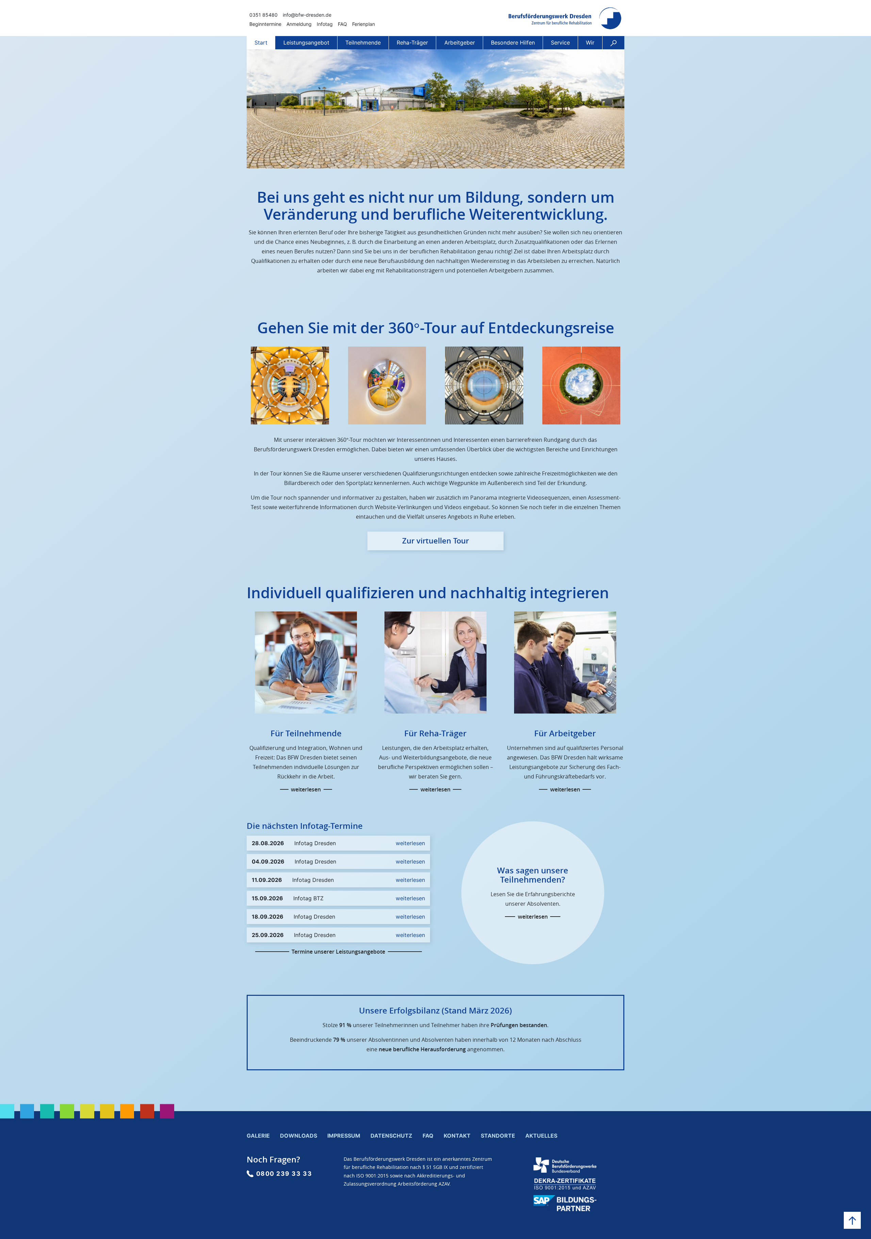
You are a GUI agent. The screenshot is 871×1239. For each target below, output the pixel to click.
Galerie (258, 1135)
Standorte (498, 1135)
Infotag (325, 24)
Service (560, 42)
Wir (590, 42)
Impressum (343, 1135)
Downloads (298, 1135)
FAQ (342, 24)
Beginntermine (265, 24)
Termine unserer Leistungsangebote (338, 952)
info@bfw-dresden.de (307, 15)
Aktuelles (541, 1135)
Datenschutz (391, 1135)
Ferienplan (363, 24)
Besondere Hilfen (513, 42)
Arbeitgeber (459, 42)
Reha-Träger (412, 42)
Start (260, 42)
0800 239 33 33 (284, 1173)
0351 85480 (263, 15)
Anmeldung (299, 24)
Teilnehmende (363, 42)
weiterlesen (306, 789)
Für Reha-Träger (435, 733)
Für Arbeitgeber (565, 733)
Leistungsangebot (306, 42)
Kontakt (457, 1135)
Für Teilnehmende (306, 733)
